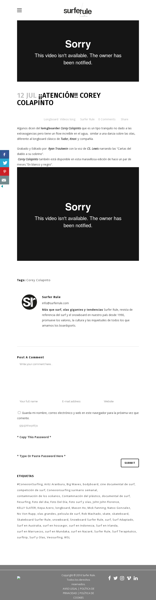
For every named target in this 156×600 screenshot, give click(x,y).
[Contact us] (4, 180)
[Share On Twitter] (4, 163)
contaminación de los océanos (38, 496)
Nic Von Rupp (26, 514)
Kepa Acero (46, 508)
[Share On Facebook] (4, 154)
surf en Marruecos (30, 531)
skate (106, 514)
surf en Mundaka (57, 531)
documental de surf (116, 496)
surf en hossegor (55, 525)
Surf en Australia (29, 525)
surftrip (22, 537)
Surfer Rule (87, 119)
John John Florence (106, 502)
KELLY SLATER (26, 508)
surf (108, 519)
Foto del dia (40, 502)
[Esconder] (2, 187)
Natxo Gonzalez (118, 508)
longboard (62, 508)
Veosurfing (55, 537)
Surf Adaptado (123, 519)
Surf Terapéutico (124, 531)
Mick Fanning (97, 508)
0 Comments (107, 119)
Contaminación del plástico (81, 496)
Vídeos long (68, 119)
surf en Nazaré (82, 531)
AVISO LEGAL (70, 588)
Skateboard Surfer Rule (34, 519)
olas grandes (46, 514)
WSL (67, 537)
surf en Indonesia (81, 525)
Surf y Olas (37, 537)
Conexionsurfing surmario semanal (72, 490)
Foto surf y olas (80, 502)
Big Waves (74, 484)
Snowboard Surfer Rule (86, 519)
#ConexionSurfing (30, 484)
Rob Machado (91, 514)
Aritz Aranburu (54, 484)
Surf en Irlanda (107, 525)
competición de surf (31, 490)
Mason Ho (79, 508)
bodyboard (91, 484)
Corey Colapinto (38, 280)
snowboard (60, 519)
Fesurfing (23, 502)
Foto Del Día (58, 502)
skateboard (120, 514)
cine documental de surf (117, 484)
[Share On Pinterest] (4, 171)
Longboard (51, 119)
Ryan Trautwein (58, 148)
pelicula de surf (69, 514)
